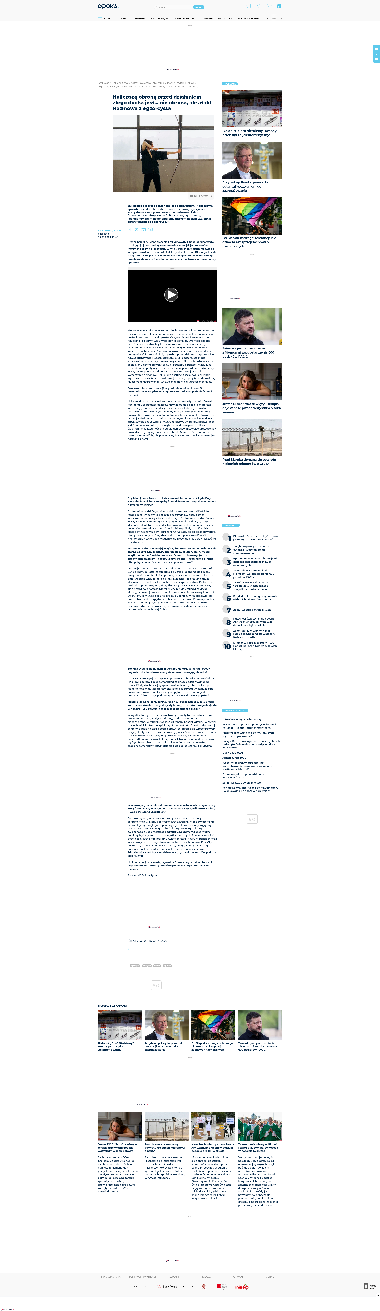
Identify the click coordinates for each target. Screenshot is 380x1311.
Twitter (137, 230)
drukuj (144, 230)
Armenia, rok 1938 (234, 757)
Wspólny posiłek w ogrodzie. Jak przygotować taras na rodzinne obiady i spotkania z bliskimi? (247, 766)
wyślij (150, 230)
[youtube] (376, 59)
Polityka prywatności (142, 1277)
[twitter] (376, 54)
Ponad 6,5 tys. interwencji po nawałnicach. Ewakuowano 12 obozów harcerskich (250, 789)
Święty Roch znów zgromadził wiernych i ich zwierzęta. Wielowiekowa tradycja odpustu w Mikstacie (251, 744)
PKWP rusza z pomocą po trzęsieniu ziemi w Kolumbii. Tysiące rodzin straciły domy (250, 726)
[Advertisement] (190, 47)
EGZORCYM (135, 966)
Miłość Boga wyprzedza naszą (241, 719)
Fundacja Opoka (110, 1277)
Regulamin (174, 1277)
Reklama (206, 1277)
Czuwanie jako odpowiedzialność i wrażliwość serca (244, 776)
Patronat (237, 1277)
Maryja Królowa (232, 752)
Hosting (269, 1277)
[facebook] (376, 49)
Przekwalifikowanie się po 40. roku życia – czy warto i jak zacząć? (249, 734)
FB (131, 230)
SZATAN (157, 966)
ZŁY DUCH (167, 966)
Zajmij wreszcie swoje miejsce (241, 782)
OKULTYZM (147, 966)
